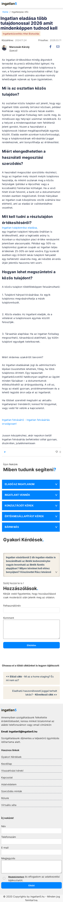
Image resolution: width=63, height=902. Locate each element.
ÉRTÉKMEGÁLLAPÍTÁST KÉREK (24, 516)
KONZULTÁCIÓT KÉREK (19, 505)
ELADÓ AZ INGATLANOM (19, 484)
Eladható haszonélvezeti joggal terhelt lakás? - (34, 692)
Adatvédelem (9, 784)
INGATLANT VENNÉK (17, 495)
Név (3, 826)
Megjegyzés (8, 858)
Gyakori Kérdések (11, 756)
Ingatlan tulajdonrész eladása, (19, 227)
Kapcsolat (7, 777)
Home (5, 12)
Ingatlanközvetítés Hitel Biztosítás (21, 33)
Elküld (31, 885)
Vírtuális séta (8, 805)
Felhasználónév (12, 605)
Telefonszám (8, 836)
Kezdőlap (6, 763)
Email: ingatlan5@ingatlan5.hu (19, 731)
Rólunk (5, 798)
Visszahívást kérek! (12, 770)
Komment (8, 617)
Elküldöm (31, 645)
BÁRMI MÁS (12, 527)
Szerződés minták (11, 791)
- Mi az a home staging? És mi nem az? (30, 678)
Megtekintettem (16, 877)
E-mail (5, 847)
